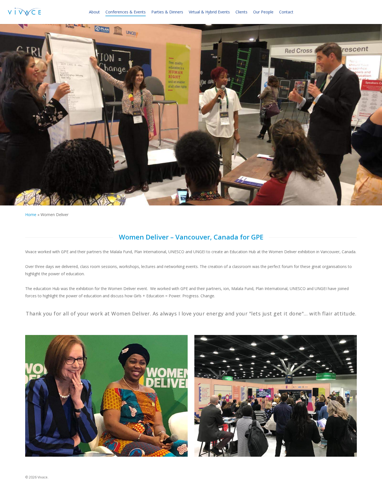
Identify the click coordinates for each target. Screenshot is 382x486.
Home (30, 214)
